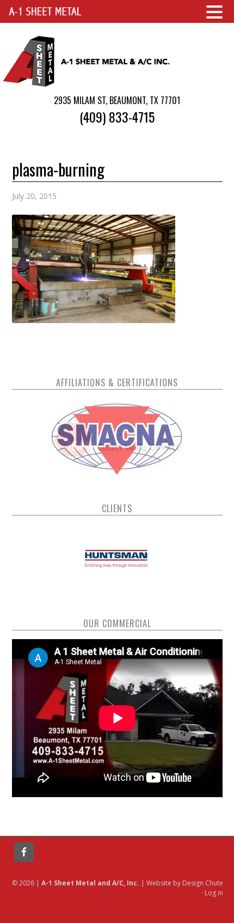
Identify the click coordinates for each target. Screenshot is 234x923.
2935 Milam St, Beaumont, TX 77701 (117, 100)
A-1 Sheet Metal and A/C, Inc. (87, 61)
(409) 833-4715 (117, 116)
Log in (214, 892)
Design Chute (202, 883)
